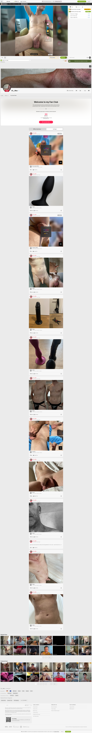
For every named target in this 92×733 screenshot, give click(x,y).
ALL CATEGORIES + (24, 700)
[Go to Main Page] (8, 1)
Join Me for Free (34, 54)
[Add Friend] (84, 90)
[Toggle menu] (1, 1)
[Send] (90, 58)
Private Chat (87, 9)
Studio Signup (53, 708)
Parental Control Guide (36, 714)
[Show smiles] (87, 57)
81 (31, 455)
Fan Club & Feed (13, 95)
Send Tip (35, 169)
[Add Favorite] (2, 58)
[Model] (90, 66)
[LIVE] (31, 133)
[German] (7, 691)
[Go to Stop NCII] (26, 727)
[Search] (53, 1)
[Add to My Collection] (61, 170)
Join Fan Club (47, 122)
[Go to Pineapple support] (21, 727)
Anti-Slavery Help (35, 716)
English (27, 705)
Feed (19, 3)
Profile (10, 3)
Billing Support (72, 708)
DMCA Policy (35, 710)
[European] (10, 691)
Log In (89, 1)
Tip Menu (87, 11)
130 (32, 210)
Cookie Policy (56, 731)
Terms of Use (35, 708)
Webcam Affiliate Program (55, 710)
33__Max (35, 133)
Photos (15, 3)
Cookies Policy (35, 712)
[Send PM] (88, 90)
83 (31, 496)
